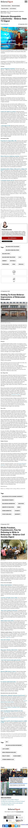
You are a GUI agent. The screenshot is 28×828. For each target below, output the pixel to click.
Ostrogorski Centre (19, 811)
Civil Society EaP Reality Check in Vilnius (9, 597)
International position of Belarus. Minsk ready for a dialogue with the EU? (14, 169)
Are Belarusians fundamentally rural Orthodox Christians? (13, 801)
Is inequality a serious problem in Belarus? (10, 799)
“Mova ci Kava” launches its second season (9, 610)
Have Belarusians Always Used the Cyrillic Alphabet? (12, 803)
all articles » (12, 238)
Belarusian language (16, 5)
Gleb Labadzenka (7, 712)
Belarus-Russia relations (6, 5)
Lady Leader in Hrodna (5, 639)
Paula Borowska (4, 24)
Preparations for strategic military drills (9, 140)
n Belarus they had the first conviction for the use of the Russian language (13, 717)
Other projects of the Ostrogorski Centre (14, 815)
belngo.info (8, 637)
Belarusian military (4, 8)
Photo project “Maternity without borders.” (9, 649)
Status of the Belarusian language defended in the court (12, 710)
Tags (2, 247)
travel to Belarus (13, 8)
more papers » (24, 767)
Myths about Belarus (6, 797)
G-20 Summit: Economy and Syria (7, 180)
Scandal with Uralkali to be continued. (8, 111)
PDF (14, 281)
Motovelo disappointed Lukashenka (8, 68)
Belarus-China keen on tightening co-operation (10, 156)
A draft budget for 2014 (5, 125)
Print (14, 274)
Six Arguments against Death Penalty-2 (8, 681)
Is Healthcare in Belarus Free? (7, 804)
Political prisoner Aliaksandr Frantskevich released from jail (13, 695)
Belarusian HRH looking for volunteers (8, 671)
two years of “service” (16, 394)
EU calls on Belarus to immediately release (12, 707)
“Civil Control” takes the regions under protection (11, 660)
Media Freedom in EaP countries (7, 620)
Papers (2, 767)
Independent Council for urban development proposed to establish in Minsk (14, 721)
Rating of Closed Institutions (6, 585)
